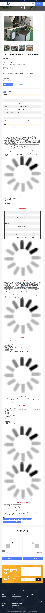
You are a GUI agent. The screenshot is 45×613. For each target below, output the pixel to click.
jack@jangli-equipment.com (29, 0)
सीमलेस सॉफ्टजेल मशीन (15, 605)
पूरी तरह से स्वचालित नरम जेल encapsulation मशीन (12, 521)
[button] (32, 48)
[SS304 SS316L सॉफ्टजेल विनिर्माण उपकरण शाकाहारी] (33, 543)
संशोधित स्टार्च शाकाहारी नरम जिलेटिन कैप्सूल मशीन (11, 519)
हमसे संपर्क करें (4, 603)
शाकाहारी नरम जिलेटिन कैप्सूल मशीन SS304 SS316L (12, 552)
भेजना (38, 579)
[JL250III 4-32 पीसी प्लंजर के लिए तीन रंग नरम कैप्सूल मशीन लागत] (18, 28)
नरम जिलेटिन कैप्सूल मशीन (16, 601)
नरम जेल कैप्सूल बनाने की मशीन (17, 603)
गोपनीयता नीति (4, 607)
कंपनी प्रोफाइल (4, 596)
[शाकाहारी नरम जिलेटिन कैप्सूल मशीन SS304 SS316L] (12, 543)
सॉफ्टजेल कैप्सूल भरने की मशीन (16, 598)
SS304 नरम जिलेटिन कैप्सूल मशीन (26, 519)
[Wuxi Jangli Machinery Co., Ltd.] (8, 4)
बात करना (38, 3)
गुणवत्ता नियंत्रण (4, 601)
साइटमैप (3, 605)
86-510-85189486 (40, 0)
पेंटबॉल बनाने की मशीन (15, 607)
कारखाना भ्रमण (4, 598)
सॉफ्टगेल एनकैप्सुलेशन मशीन (16, 596)
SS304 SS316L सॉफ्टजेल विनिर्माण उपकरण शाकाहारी (32, 552)
